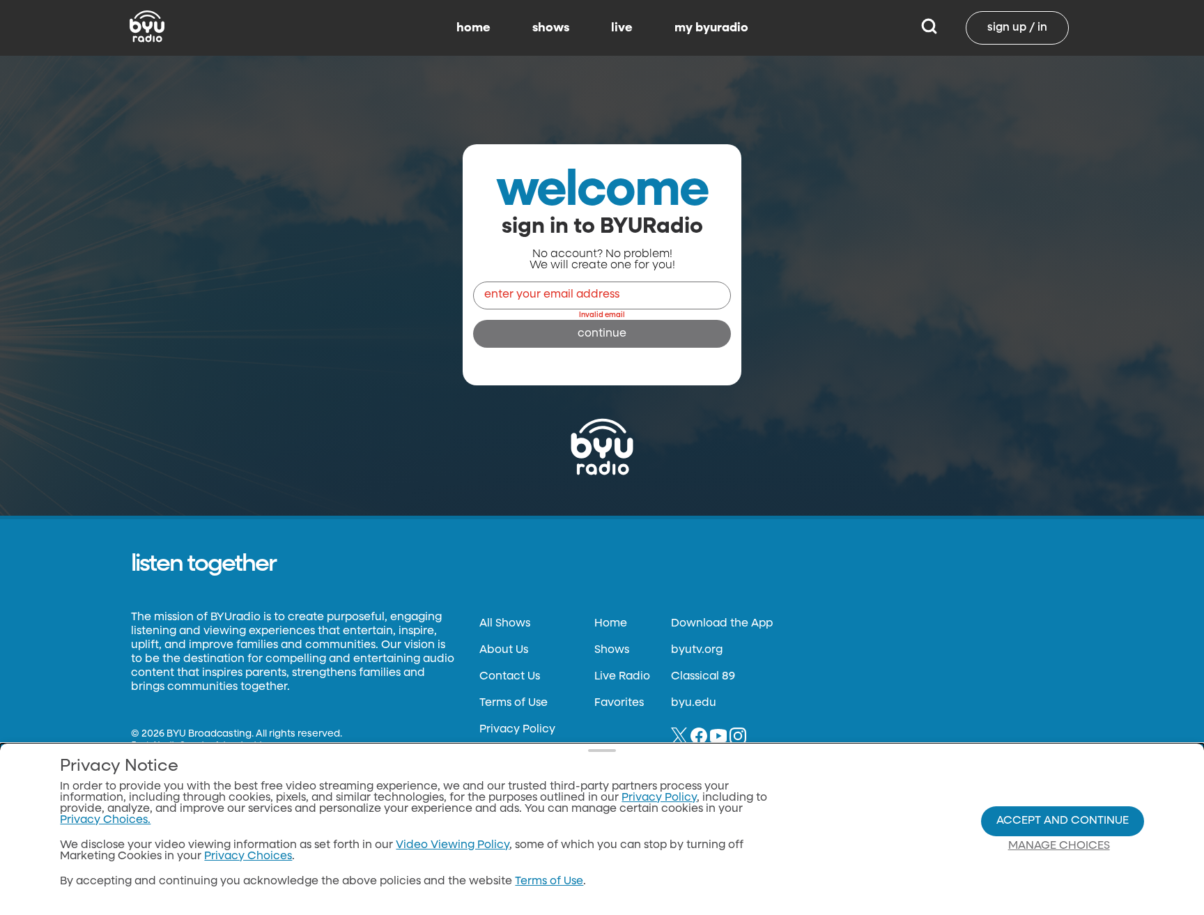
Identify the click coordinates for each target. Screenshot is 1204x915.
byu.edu (693, 703)
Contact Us (509, 676)
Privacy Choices (248, 856)
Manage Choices (1059, 846)
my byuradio (711, 28)
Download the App (722, 623)
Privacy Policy (517, 729)
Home (610, 623)
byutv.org (697, 650)
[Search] (929, 28)
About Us (503, 650)
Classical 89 (703, 676)
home (473, 28)
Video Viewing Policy (452, 845)
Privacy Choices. (105, 820)
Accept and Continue (1062, 820)
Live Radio (622, 676)
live (622, 28)
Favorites (619, 703)
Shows (611, 650)
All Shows (504, 623)
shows (550, 28)
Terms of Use (513, 703)
